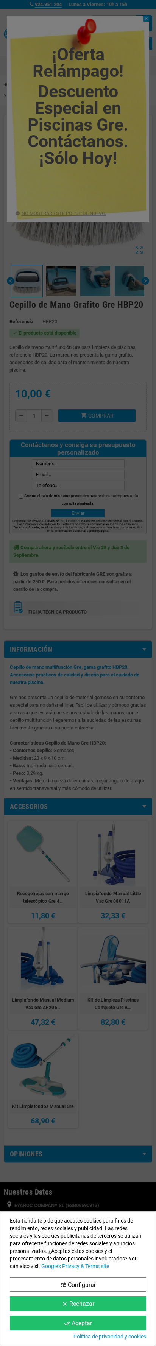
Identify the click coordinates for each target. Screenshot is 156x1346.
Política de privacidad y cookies (109, 1337)
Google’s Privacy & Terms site (75, 1266)
